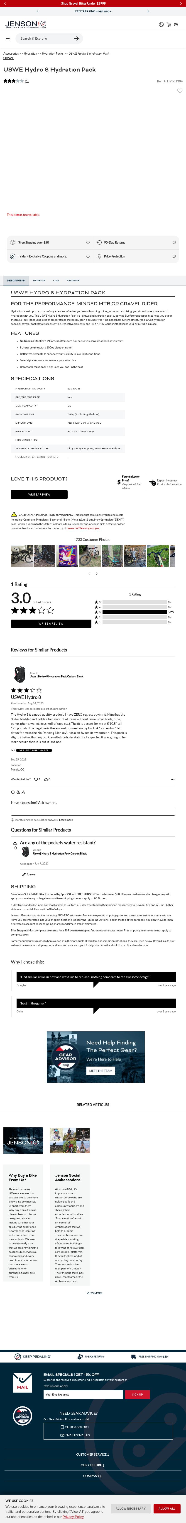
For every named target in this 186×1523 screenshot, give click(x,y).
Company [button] (91, 1476)
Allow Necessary (131, 1508)
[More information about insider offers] (88, 256)
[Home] (25, 24)
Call (77, 1427)
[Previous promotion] (37, 11)
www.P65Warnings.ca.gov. (84, 527)
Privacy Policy (73, 1517)
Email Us (78, 1435)
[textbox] (93, 811)
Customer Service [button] (91, 1454)
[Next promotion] (148, 11)
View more (95, 1293)
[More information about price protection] (174, 256)
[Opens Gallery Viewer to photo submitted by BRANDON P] (67, 556)
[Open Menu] (8, 38)
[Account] (161, 24)
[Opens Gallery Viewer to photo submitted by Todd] (22, 556)
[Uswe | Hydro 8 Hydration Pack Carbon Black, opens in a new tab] (19, 675)
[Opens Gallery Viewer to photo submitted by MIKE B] (44, 556)
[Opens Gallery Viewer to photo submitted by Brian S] (112, 556)
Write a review (39, 494)
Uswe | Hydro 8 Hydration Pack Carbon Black (56, 676)
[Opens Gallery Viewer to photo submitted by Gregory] (158, 556)
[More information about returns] (174, 242)
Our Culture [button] (92, 1465)
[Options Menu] (172, 779)
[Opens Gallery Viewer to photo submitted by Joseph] (90, 556)
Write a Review (51, 623)
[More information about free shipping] (88, 242)
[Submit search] (77, 38)
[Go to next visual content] (97, 574)
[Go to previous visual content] (89, 574)
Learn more (66, 819)
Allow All (167, 1508)
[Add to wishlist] (180, 92)
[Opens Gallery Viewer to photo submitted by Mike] (135, 556)
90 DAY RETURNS (93, 11)
